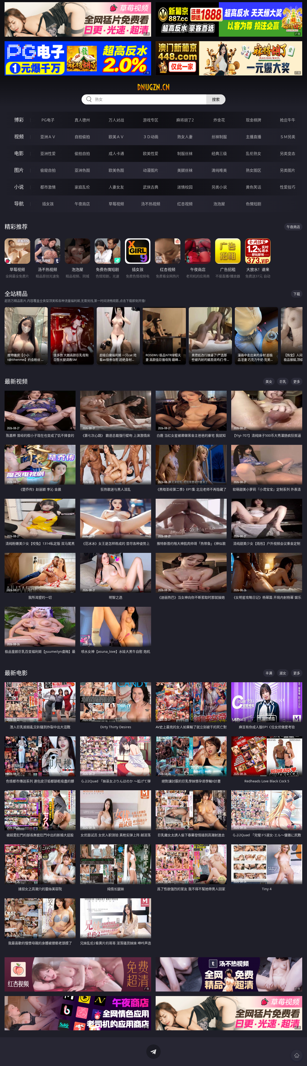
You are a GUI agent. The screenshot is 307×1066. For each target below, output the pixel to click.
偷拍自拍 (82, 153)
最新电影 (16, 673)
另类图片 (287, 170)
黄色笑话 (253, 187)
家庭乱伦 (82, 187)
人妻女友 (116, 187)
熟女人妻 (185, 136)
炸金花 (219, 120)
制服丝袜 (185, 153)
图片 (19, 170)
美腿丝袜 (185, 170)
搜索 (216, 99)
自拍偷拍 (82, 136)
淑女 (282, 673)
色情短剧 (253, 203)
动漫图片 (150, 170)
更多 (296, 381)
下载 (296, 294)
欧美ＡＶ (116, 136)
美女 (269, 381)
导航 (19, 204)
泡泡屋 (219, 203)
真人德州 (82, 120)
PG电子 (47, 120)
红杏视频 (185, 203)
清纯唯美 (219, 170)
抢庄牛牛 (287, 120)
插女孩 (48, 203)
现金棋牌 (253, 120)
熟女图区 (253, 170)
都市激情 (48, 187)
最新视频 (16, 381)
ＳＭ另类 (287, 136)
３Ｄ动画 (150, 136)
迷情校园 (185, 187)
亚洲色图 (82, 170)
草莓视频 (116, 203)
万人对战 (116, 120)
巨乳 (282, 381)
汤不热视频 (150, 203)
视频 (19, 136)
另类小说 (219, 187)
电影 (19, 153)
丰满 (269, 673)
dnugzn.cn (153, 87)
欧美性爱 (150, 153)
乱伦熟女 (253, 153)
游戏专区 (150, 120)
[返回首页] (296, 1055)
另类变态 (287, 153)
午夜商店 (82, 203)
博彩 (19, 120)
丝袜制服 (219, 136)
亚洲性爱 (48, 153)
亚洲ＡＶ (48, 136)
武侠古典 (150, 187)
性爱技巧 (287, 187)
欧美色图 (116, 170)
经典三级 (219, 153)
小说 (19, 187)
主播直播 (253, 136)
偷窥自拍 (48, 170)
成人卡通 (116, 153)
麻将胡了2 (185, 120)
